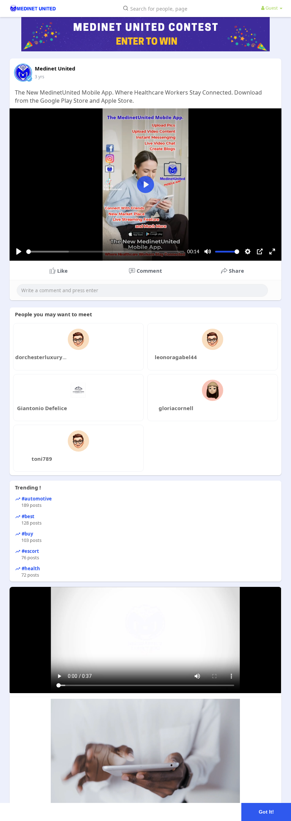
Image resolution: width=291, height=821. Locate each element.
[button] (156, 8)
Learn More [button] (224, 812)
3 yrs (39, 77)
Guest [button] (271, 8)
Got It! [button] (266, 812)
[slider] (105, 251)
